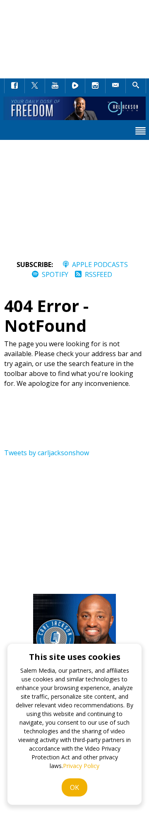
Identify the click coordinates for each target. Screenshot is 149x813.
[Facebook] (14, 85)
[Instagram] (95, 85)
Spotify (55, 274)
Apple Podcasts (100, 264)
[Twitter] (34, 85)
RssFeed (98, 274)
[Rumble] (75, 85)
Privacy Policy (81, 766)
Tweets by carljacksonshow (46, 452)
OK (74, 787)
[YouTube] (55, 85)
